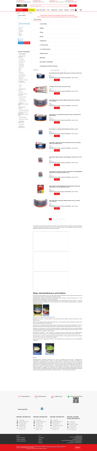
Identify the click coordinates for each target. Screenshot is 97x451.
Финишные (21, 78)
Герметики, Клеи (22, 97)
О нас (48, 9)
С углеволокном (21, 74)
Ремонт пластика (22, 100)
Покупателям (54, 9)
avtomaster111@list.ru (23, 422)
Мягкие (20, 71)
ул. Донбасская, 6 (72, 423)
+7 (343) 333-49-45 (70, 0)
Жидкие (20, 68)
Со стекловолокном (22, 75)
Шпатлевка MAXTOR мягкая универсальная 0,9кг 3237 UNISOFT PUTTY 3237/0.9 (64, 201)
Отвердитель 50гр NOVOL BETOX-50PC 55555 (59, 86)
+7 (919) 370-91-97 (55, 425)
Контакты (72, 9)
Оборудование (22, 61)
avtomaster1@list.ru (78, 442)
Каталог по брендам (21, 437)
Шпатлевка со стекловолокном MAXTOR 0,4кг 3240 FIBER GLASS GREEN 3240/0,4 (65, 115)
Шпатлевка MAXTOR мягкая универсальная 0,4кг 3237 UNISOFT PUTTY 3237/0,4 (64, 101)
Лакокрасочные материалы (22, 56)
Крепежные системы (23, 119)
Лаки (20, 87)
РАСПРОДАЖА (22, 54)
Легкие (20, 69)
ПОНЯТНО (78, 447)
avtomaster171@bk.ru (40, 422)
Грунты (20, 85)
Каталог (20, 10)
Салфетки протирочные (24, 110)
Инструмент (21, 59)
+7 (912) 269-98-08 (39, 425)
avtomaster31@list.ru (56, 422)
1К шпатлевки (21, 66)
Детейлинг (21, 62)
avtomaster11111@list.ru (73, 424)
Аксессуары (21, 124)
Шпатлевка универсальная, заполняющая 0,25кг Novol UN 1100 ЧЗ (65, 158)
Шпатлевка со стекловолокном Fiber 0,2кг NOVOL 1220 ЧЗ (63, 129)
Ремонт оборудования (21, 441)
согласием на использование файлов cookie (43, 447)
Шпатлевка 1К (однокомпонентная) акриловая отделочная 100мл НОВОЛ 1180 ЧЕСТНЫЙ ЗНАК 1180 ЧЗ (64, 187)
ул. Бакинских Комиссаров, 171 (41, 421)
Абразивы (21, 92)
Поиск (73, 5)
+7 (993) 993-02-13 (55, 424)
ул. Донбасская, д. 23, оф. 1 (24, 421)
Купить (56, 79)
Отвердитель (21, 72)
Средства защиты (22, 117)
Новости (61, 9)
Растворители (22, 98)
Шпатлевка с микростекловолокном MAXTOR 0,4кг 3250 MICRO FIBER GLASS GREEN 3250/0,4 (65, 143)
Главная (18, 12)
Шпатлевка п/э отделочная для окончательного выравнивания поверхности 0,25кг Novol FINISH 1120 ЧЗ (65, 172)
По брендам (31, 9)
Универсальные (44, 53)
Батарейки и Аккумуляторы (21, 122)
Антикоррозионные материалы (22, 94)
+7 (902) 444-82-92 (22, 425)
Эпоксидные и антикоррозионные (22, 82)
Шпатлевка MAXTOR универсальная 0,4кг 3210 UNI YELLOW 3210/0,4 (65, 73)
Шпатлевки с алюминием (23, 79)
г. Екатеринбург (22, 420)
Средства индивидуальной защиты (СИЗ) (23, 104)
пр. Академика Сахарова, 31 (57, 421)
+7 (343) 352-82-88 (37, 0)
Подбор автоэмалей (40, 9)
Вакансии (66, 9)
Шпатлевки (21, 64)
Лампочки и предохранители (21, 127)
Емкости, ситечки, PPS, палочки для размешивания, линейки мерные (23, 113)
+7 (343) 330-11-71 (53, 0)
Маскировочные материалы (22, 107)
